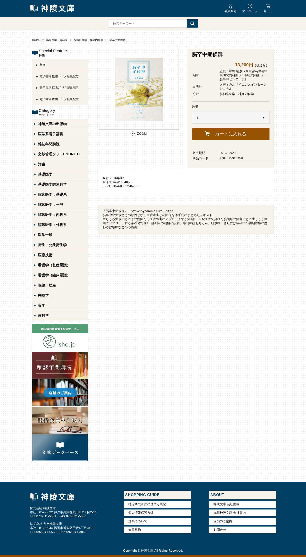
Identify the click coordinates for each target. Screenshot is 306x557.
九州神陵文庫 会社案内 (229, 512)
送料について (137, 521)
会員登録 (230, 11)
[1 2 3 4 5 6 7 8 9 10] (230, 117)
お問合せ (219, 529)
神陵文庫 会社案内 (226, 504)
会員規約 (134, 529)
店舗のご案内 (222, 521)
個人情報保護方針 (140, 512)
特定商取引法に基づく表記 (147, 504)
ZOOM (142, 133)
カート (268, 11)
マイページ (250, 11)
